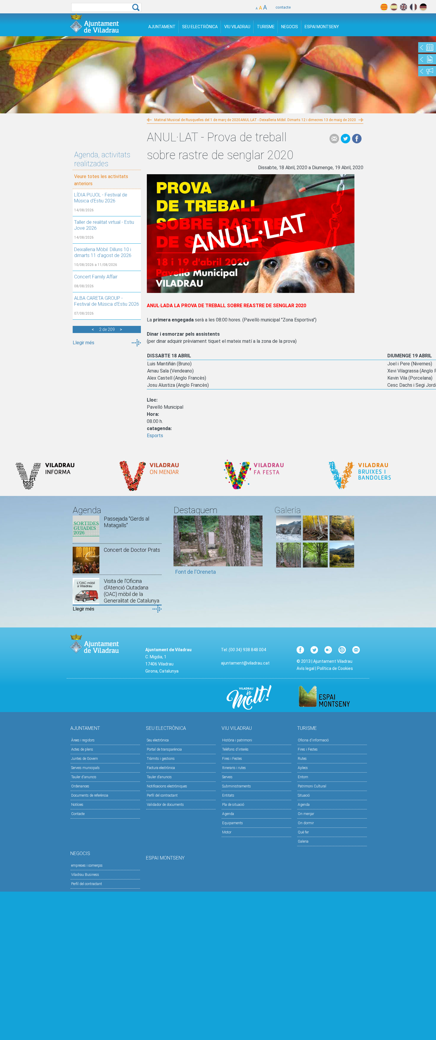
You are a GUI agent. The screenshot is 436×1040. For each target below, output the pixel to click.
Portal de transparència (164, 749)
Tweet (345, 138)
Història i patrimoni (237, 740)
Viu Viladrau (237, 26)
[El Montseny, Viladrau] (342, 566)
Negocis (289, 26)
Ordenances (80, 786)
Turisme (266, 26)
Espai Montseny (322, 26)
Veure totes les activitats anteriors (101, 180)
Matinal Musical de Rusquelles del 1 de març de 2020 (197, 120)
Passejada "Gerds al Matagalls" (126, 522)
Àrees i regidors (83, 740)
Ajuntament (162, 26)
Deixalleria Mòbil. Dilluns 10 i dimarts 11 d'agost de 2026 (102, 252)
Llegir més (83, 342)
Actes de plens (82, 749)
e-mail (334, 138)
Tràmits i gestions (161, 759)
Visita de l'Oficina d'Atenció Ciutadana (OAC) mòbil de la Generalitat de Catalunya (131, 591)
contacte (283, 7)
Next (258, 547)
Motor (226, 832)
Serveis (227, 777)
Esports (155, 435)
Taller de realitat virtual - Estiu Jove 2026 (104, 225)
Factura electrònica (161, 768)
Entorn (303, 777)
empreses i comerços (87, 865)
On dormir (306, 823)
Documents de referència (89, 795)
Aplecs (303, 768)
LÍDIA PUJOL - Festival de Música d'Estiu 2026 (100, 198)
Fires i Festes (232, 759)
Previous (178, 547)
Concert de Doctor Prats (132, 550)
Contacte (78, 814)
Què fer (303, 832)
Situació (304, 795)
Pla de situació (233, 805)
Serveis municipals (85, 768)
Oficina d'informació (313, 740)
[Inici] (94, 23)
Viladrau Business (85, 875)
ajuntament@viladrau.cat (245, 663)
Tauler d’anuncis (159, 777)
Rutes (302, 759)
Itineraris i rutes (234, 768)
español (393, 7)
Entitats (228, 795)
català (384, 7)
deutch (423, 7)
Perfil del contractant (162, 795)
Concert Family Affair (95, 277)
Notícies (77, 805)
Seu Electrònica (200, 26)
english (403, 7)
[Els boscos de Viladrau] (315, 539)
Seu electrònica (158, 740)
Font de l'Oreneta (195, 572)
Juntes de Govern (84, 759)
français (413, 7)
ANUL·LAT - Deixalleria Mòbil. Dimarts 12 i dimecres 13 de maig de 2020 (298, 120)
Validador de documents (165, 805)
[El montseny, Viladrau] (288, 539)
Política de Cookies (335, 668)
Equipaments (232, 823)
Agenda (228, 814)
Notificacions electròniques (167, 786)
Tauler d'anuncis (83, 777)
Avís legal (305, 668)
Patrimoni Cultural (312, 786)
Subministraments (236, 786)
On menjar (306, 814)
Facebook (357, 138)
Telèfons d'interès (235, 749)
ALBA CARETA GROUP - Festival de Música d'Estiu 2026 (106, 301)
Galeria (303, 841)
